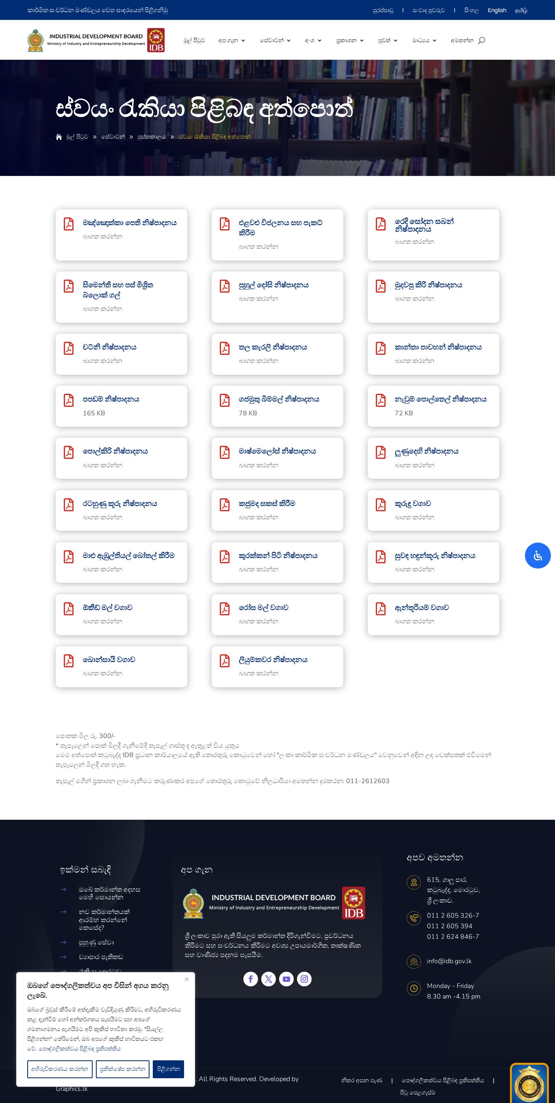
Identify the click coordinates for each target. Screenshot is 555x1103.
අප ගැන (228, 40)
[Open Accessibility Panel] (538, 556)
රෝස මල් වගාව (263, 607)
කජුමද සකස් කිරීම (267, 503)
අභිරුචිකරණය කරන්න (59, 1069)
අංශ (309, 40)
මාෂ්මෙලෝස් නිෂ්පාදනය (277, 451)
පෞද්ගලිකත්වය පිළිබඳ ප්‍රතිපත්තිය (80, 1049)
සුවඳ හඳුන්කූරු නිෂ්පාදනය (435, 555)
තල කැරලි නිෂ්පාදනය (273, 347)
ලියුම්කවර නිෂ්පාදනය (273, 659)
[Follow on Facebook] (250, 979)
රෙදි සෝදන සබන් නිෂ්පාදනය (424, 225)
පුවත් (384, 40)
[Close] (186, 979)
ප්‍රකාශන (346, 40)
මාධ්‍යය (420, 40)
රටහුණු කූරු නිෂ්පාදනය (120, 503)
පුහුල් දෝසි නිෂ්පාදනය (274, 284)
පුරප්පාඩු (383, 10)
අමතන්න (462, 40)
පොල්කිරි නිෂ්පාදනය (115, 451)
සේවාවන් (272, 40)
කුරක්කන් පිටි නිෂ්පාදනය (278, 555)
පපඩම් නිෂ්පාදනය (111, 399)
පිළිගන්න (168, 1069)
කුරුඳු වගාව (413, 503)
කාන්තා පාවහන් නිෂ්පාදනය (438, 347)
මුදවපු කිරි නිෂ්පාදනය (428, 284)
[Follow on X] (268, 979)
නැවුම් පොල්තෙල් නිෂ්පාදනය (441, 399)
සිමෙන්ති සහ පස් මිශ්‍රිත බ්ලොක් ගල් (118, 290)
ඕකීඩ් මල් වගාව (107, 607)
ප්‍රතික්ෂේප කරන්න (122, 1069)
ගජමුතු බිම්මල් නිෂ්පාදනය (279, 399)
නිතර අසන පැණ (361, 1081)
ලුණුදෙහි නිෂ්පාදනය (427, 451)
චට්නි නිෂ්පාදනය (110, 347)
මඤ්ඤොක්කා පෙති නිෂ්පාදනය (130, 222)
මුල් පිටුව (194, 40)
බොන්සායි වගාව (109, 659)
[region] (105, 1029)
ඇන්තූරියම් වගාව (422, 607)
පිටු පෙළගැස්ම (418, 1093)
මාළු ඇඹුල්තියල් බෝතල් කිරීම (129, 555)
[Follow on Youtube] (286, 979)
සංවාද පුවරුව (429, 10)
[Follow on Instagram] (304, 979)
